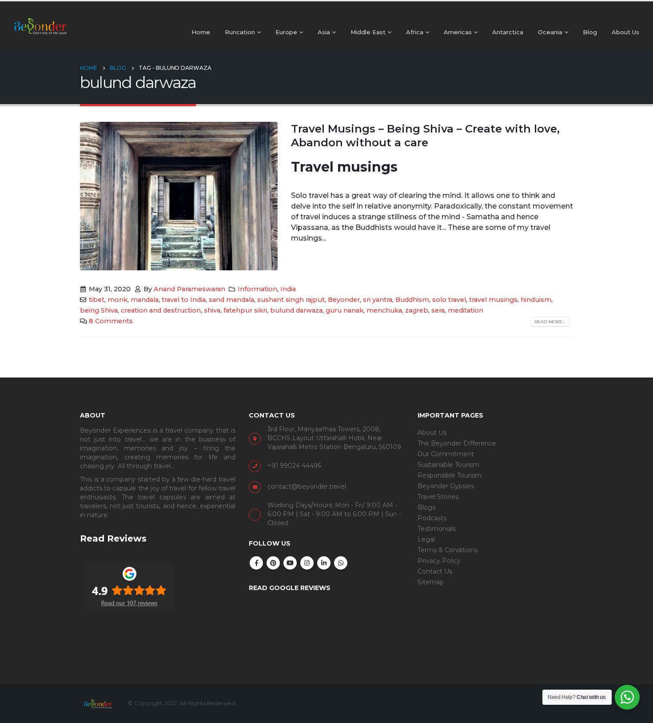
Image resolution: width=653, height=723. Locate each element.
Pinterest (273, 563)
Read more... (549, 322)
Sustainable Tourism (448, 465)
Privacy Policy (439, 561)
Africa (414, 32)
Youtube (290, 563)
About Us (625, 32)
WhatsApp (340, 563)
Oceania (550, 32)
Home (200, 32)
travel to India (184, 300)
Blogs (426, 507)
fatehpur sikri (245, 310)
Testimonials (437, 529)
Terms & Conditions (448, 550)
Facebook (256, 563)
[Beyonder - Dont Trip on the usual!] (40, 25)
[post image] (179, 196)
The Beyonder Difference (457, 443)
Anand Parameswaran (189, 289)
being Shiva (99, 310)
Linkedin (323, 563)
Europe (286, 32)
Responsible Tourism (450, 475)
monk (117, 300)
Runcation (240, 32)
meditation (465, 310)
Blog (590, 32)
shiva (212, 310)
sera (438, 310)
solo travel (449, 300)
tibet (96, 300)
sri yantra (377, 300)
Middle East (368, 32)
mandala (145, 300)
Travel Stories (438, 497)
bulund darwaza (296, 310)
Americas (458, 32)
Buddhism (412, 300)
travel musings (493, 300)
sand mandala (231, 300)
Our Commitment (446, 454)
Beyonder (344, 300)
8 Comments (111, 321)
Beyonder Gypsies (446, 486)
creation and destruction (161, 310)
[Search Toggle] (642, 14)
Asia (324, 32)
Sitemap (431, 582)
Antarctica (507, 32)
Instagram (307, 563)
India (288, 289)
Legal (426, 539)
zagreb (416, 310)
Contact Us (435, 571)
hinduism (536, 300)
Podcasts (432, 518)
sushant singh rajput (291, 300)
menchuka (384, 310)
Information (257, 289)
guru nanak (344, 310)
